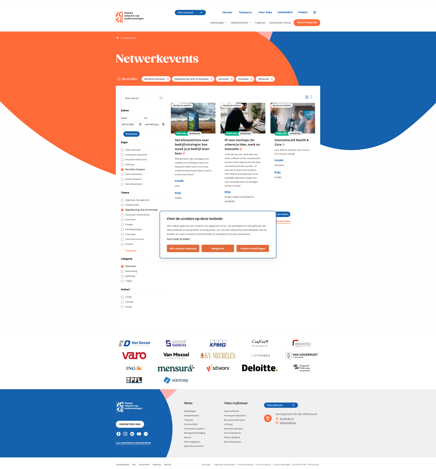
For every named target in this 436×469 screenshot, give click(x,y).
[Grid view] (306, 97)
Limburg (129, 164)
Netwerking (131, 271)
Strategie (243, 78)
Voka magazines (192, 441)
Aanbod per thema (280, 22)
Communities (191, 424)
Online (129, 306)
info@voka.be (288, 422)
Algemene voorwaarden (224, 464)
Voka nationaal (133, 149)
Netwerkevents (239, 22)
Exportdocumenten (194, 446)
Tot (145, 118)
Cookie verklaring (263, 464)
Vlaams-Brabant (133, 179)
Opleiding (130, 276)
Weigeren (218, 248)
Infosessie (263, 78)
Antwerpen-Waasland (136, 154)
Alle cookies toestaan (183, 248)
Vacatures (245, 12)
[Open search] (316, 12)
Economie (130, 219)
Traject (129, 280)
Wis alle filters (129, 78)
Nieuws (227, 12)
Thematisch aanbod (194, 428)
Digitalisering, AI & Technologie (192, 78)
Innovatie (224, 78)
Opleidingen (217, 22)
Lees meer (283, 215)
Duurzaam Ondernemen (137, 214)
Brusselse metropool (136, 159)
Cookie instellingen (282, 464)
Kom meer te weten (178, 238)
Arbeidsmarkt (132, 204)
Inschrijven (283, 221)
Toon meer (131, 250)
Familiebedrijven (134, 229)
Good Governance (134, 239)
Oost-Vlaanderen (134, 174)
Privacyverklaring (245, 464)
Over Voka (265, 12)
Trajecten (260, 22)
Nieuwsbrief (144, 464)
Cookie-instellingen (252, 248)
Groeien (129, 243)
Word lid (167, 464)
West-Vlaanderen (134, 183)
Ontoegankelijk (122, 464)
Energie (129, 224)
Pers (134, 464)
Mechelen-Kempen (154, 78)
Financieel (130, 234)
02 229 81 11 (287, 418)
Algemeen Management (137, 200)
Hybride (129, 301)
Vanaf (124, 118)
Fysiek (128, 296)
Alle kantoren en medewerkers (133, 443)
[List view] (312, 97)
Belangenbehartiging (194, 432)
